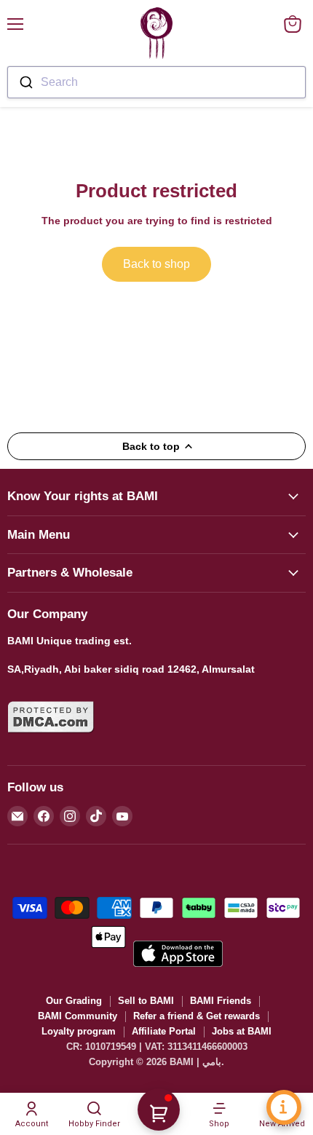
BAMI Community (77, 1016)
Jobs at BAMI (242, 1031)
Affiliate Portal (164, 1031)
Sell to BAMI (146, 1000)
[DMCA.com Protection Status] (51, 742)
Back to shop (156, 264)
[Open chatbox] (283, 1107)
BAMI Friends (220, 1000)
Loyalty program (78, 1031)
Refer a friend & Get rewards (196, 1016)
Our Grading (74, 1000)
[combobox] (156, 82)
